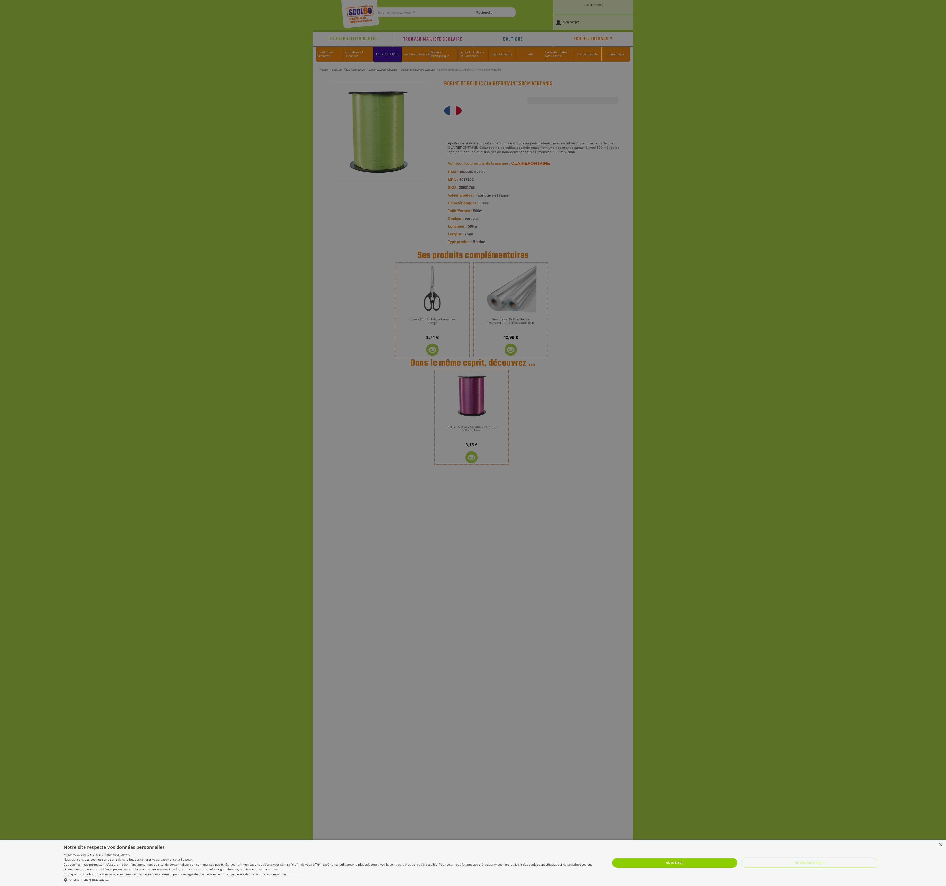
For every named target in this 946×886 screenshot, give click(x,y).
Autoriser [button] (675, 863)
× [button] (940, 845)
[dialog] (473, 863)
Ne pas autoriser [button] (809, 863)
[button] (329, 879)
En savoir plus (298, 874)
